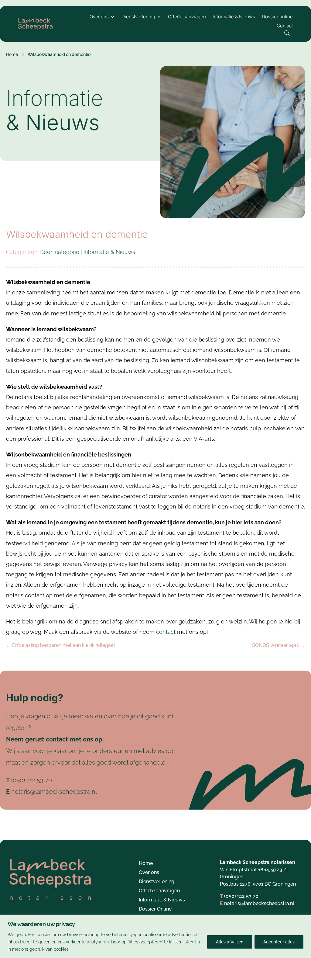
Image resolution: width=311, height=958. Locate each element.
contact (166, 632)
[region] (155, 936)
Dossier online (277, 17)
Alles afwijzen (229, 941)
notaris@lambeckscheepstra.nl (54, 791)
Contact (285, 26)
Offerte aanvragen (187, 17)
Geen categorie (59, 252)
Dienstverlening (138, 17)
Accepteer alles (279, 941)
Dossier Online (155, 909)
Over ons (99, 17)
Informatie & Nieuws (234, 17)
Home (146, 863)
